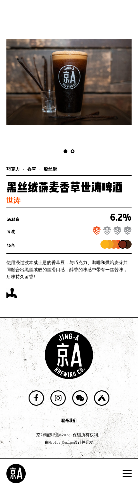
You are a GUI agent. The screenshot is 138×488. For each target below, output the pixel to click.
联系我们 (69, 420)
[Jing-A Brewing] (16, 473)
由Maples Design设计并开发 (69, 443)
